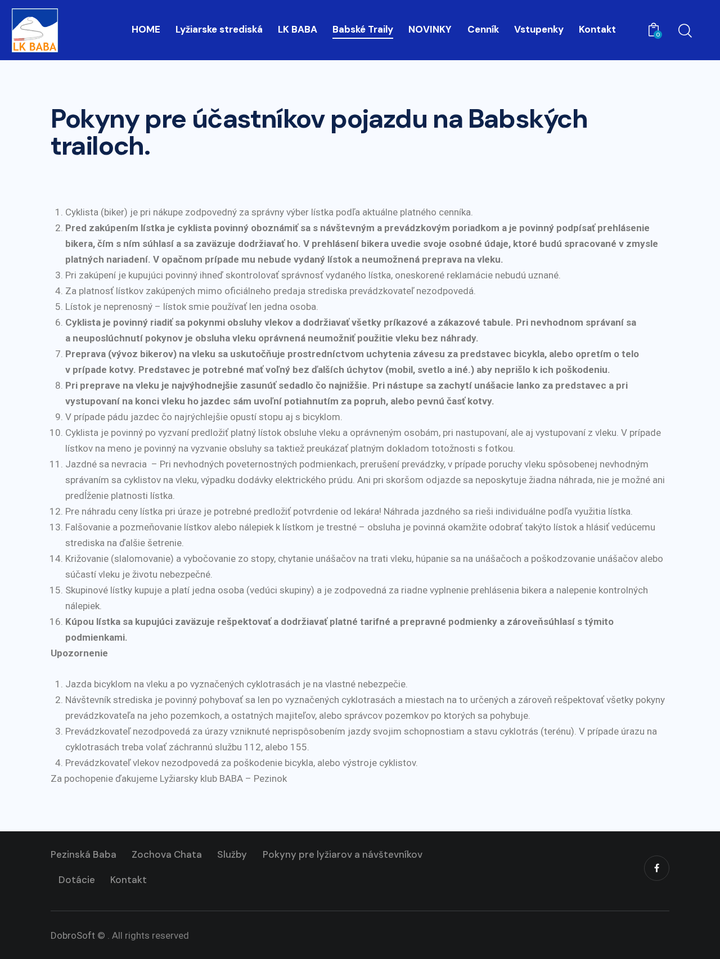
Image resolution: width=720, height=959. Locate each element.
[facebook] (656, 868)
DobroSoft (73, 935)
